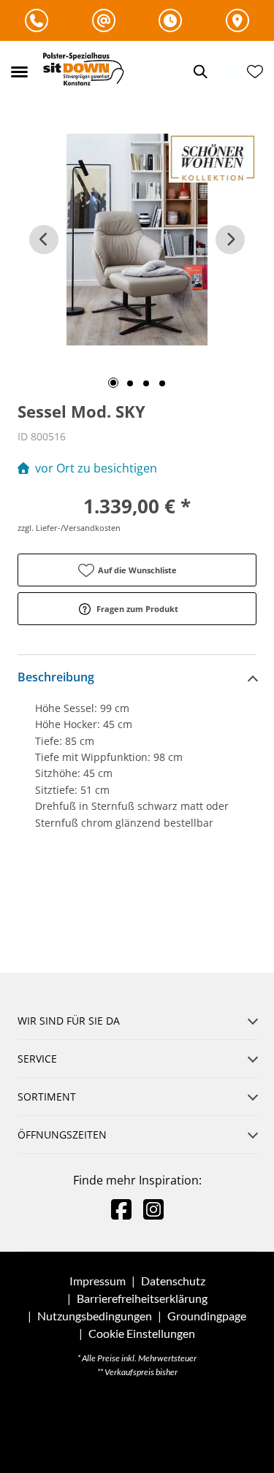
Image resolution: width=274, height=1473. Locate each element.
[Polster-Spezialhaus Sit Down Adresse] (237, 20)
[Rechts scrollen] (230, 239)
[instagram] (153, 1209)
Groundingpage (206, 1316)
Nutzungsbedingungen (94, 1316)
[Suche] (199, 71)
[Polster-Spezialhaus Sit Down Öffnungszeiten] (170, 20)
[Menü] (19, 71)
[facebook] (121, 1209)
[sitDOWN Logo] (87, 71)
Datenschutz (173, 1281)
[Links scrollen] (43, 239)
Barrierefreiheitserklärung (142, 1298)
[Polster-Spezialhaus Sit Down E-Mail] (103, 20)
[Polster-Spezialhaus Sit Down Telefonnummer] (36, 20)
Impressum (97, 1281)
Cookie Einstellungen (141, 1333)
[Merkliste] (255, 71)
